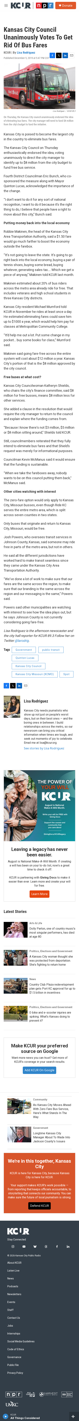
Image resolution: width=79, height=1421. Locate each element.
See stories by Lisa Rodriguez (44, 748)
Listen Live (13, 1270)
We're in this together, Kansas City (39, 1163)
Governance (14, 1357)
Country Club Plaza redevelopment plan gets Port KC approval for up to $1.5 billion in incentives (52, 988)
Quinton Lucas (25, 657)
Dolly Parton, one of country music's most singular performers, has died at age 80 (52, 932)
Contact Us (13, 1318)
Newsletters (14, 1294)
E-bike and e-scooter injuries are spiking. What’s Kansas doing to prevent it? (50, 1016)
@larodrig (22, 641)
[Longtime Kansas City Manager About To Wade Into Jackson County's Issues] (19, 1134)
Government (24, 649)
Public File (13, 1365)
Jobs (10, 1325)
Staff (10, 1310)
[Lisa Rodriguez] (12, 707)
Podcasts (12, 1286)
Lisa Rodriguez (26, 52)
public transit (51, 649)
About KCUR (14, 1262)
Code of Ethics (15, 1349)
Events (11, 1302)
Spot (66, 674)
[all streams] (74, 1416)
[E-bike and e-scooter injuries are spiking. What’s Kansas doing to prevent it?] (16, 1014)
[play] (5, 1416)
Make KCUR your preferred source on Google (39, 1048)
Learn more (39, 894)
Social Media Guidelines (21, 1341)
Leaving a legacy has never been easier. (39, 852)
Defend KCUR (39, 1206)
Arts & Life (35, 923)
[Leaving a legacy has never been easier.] (39, 805)
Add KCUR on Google (39, 1070)
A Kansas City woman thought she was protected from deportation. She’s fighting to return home (51, 960)
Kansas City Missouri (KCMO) (35, 674)
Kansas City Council (29, 666)
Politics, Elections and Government (50, 951)
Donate (67, 5)
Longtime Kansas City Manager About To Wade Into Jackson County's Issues (51, 1137)
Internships (13, 1333)
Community (40, 1099)
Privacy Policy (15, 1373)
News (32, 979)
